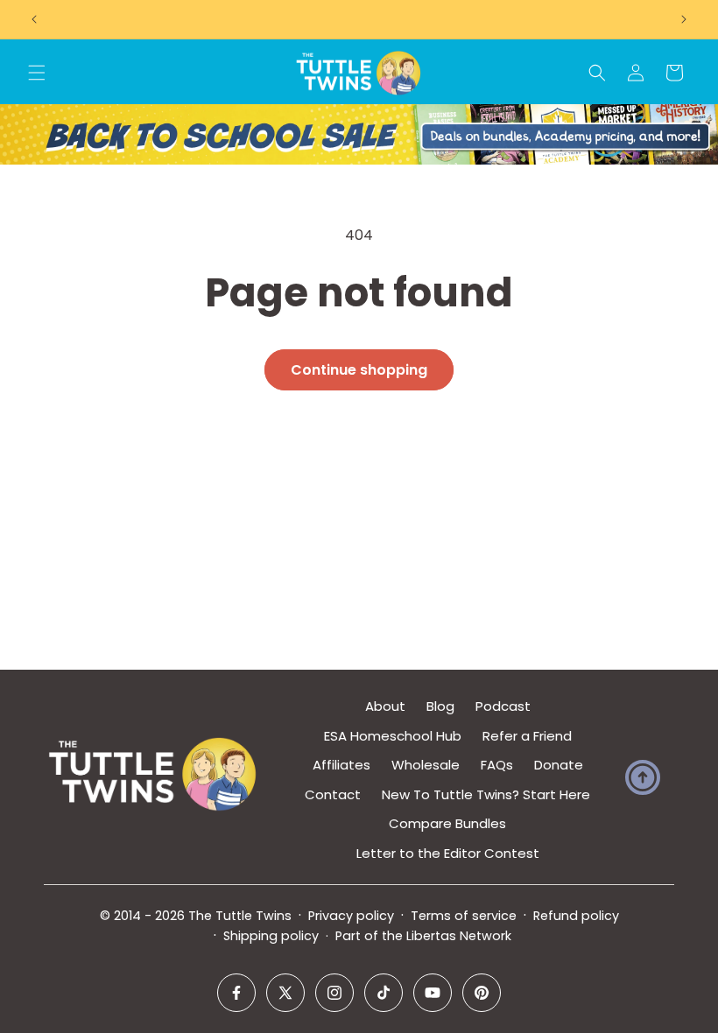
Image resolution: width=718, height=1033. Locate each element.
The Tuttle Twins (240, 915)
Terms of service (464, 915)
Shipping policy (271, 936)
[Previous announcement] (34, 19)
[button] (37, 72)
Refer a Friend (527, 736)
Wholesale (425, 764)
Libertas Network (458, 936)
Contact (333, 794)
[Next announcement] (684, 19)
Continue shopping (359, 370)
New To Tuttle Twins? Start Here (486, 794)
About (385, 706)
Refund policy (576, 915)
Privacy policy (351, 915)
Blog (440, 706)
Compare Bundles (447, 823)
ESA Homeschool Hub (392, 736)
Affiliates (341, 764)
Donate (558, 764)
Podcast (503, 706)
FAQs (497, 764)
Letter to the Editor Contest (447, 853)
